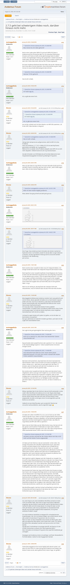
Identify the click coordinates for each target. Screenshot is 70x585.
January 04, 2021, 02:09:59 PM (29, 133)
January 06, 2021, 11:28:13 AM (29, 265)
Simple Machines (16, 583)
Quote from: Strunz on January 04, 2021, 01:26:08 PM (38, 45)
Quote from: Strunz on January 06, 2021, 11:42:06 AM (38, 334)
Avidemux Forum (13, 7)
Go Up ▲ (64, 583)
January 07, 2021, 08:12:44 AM (29, 497)
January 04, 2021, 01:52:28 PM (29, 108)
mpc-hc (31, 91)
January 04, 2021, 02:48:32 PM (29, 184)
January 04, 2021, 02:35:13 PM (29, 162)
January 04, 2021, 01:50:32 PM (29, 86)
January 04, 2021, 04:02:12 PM (29, 205)
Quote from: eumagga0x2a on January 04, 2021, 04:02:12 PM (40, 232)
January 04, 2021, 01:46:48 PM (29, 42)
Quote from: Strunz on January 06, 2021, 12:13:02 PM (38, 434)
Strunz (8, 108)
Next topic (61, 32)
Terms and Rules (57, 583)
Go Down (7, 37)
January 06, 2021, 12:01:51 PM (29, 327)
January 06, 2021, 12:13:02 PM (29, 388)
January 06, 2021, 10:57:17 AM (29, 228)
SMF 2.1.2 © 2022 (7, 583)
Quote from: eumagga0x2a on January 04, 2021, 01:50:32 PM (40, 111)
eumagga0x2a (44, 19)
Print (63, 37)
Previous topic (52, 32)
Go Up (6, 563)
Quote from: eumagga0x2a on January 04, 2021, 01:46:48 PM (40, 137)
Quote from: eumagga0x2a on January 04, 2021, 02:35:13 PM (40, 188)
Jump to (41, 572)
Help (51, 583)
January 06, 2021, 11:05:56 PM (29, 412)
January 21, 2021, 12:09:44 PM (29, 543)
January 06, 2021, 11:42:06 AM (29, 295)
